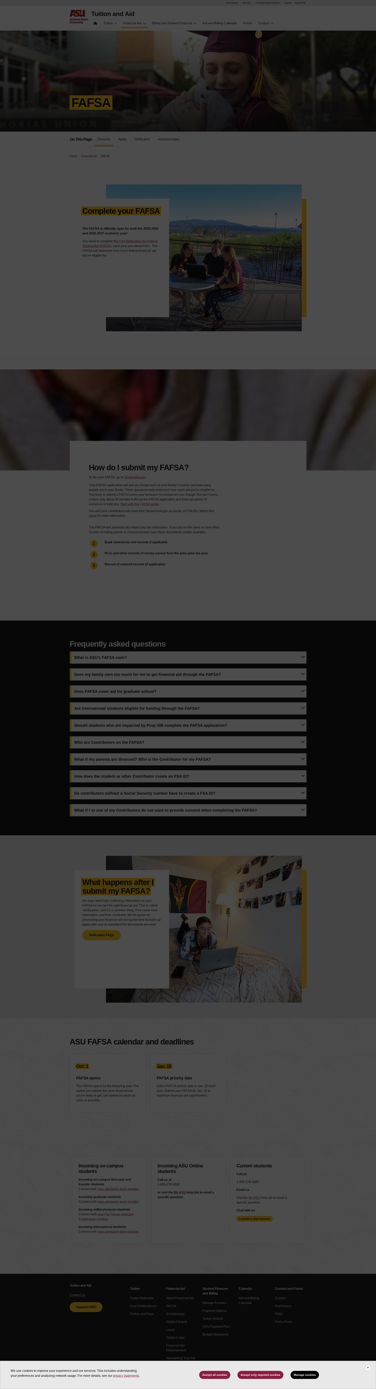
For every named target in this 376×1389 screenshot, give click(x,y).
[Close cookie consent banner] (368, 1368)
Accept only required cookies (260, 1374)
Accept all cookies (214, 1374)
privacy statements (126, 1375)
